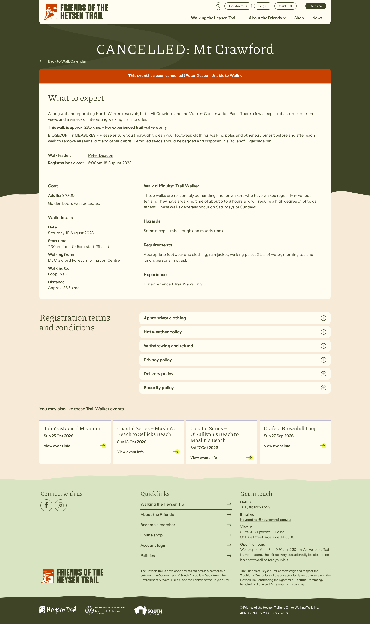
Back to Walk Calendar (67, 61)
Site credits (280, 613)
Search (218, 6)
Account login (153, 545)
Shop (299, 18)
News (317, 18)
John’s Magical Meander (72, 428)
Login (263, 6)
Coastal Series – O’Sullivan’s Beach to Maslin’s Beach (214, 433)
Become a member (157, 524)
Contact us (238, 6)
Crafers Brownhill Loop (290, 428)
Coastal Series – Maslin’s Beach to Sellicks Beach (146, 431)
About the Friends (265, 18)
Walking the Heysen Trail (213, 18)
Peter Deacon (100, 155)
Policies (147, 555)
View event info (57, 446)
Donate (316, 6)
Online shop (151, 535)
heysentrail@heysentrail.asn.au (265, 519)
